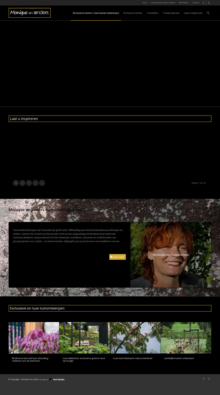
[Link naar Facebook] (203, 2)
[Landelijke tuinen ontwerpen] (186, 338)
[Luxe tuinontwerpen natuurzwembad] (135, 338)
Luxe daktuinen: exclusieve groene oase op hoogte (84, 359)
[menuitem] (145, 2)
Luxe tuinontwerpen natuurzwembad (132, 358)
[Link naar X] (208, 2)
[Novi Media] (57, 379)
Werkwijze (183, 2)
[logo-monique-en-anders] (30, 12)
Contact (195, 2)
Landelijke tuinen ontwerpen (179, 358)
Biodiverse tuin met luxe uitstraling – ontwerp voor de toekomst (31, 359)
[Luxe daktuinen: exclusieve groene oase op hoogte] (84, 338)
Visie (144, 2)
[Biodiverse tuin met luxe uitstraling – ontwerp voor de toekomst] (34, 338)
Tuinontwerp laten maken (163, 2)
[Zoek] (208, 12)
